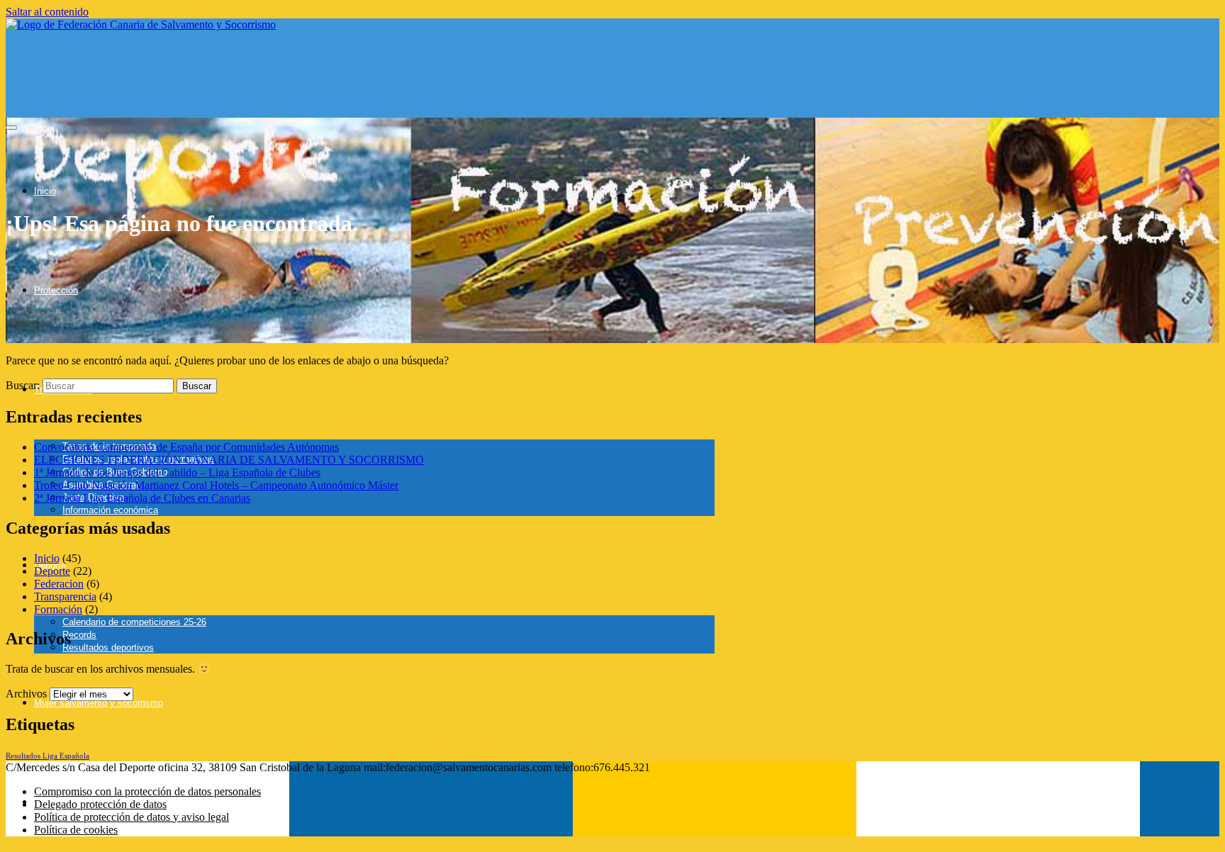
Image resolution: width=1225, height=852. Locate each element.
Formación (58, 609)
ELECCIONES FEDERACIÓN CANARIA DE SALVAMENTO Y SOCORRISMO (229, 460)
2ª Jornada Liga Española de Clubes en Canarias (142, 498)
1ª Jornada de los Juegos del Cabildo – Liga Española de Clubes (177, 472)
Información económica (110, 510)
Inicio (45, 191)
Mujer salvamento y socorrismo (98, 702)
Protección (56, 290)
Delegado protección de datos (100, 804)
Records (79, 634)
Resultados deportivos (108, 647)
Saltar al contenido (47, 12)
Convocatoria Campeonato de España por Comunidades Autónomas (186, 447)
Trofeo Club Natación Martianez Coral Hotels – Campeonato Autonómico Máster (216, 485)
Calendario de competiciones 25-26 (134, 622)
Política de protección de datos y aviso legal (131, 817)
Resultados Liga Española (47, 756)
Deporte (52, 571)
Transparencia (65, 596)
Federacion (59, 584)
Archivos (26, 694)
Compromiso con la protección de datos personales (147, 791)
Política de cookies (76, 830)
